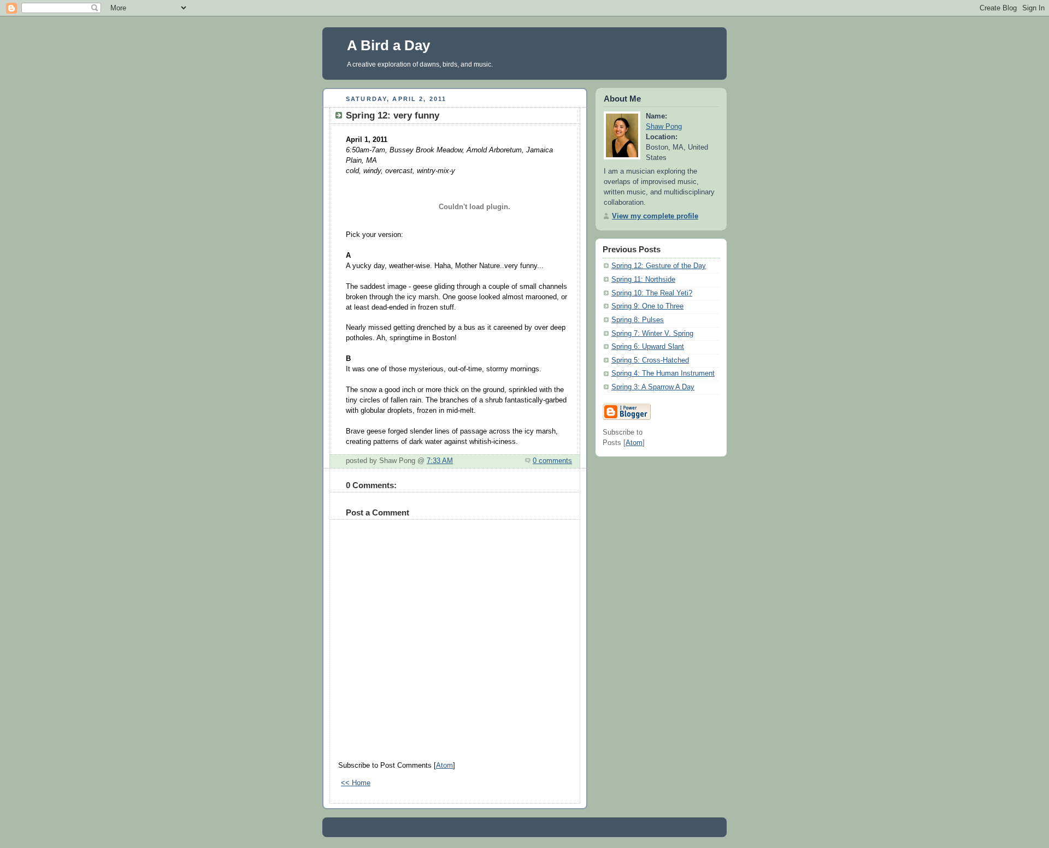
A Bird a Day (388, 45)
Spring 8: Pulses (637, 320)
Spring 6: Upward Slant (647, 347)
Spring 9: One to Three (647, 306)
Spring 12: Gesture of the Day (658, 266)
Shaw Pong (664, 127)
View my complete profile (655, 216)
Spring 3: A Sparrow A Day (652, 387)
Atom (444, 765)
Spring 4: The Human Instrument (663, 373)
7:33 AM (440, 461)
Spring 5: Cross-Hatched (650, 360)
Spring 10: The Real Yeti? (651, 293)
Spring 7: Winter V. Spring (652, 333)
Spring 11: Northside (643, 279)
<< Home (355, 783)
